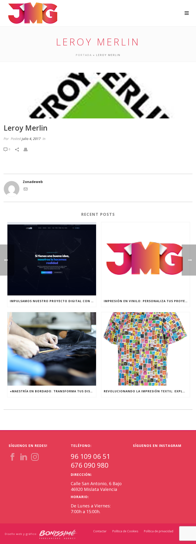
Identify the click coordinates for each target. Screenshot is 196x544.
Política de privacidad (158, 531)
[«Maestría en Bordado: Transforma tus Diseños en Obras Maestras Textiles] (51, 349)
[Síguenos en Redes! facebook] (12, 457)
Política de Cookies (125, 531)
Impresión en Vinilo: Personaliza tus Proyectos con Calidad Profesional (147, 301)
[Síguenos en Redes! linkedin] (23, 457)
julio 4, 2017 (31, 138)
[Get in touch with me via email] (25, 189)
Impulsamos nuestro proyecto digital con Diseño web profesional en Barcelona (53, 301)
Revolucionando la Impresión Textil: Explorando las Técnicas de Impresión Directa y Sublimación (147, 391)
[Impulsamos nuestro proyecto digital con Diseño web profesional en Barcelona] (51, 259)
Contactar (100, 531)
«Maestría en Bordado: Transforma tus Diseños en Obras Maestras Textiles (53, 391)
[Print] (28, 149)
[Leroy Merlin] (98, 95)
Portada (84, 55)
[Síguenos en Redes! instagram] (35, 457)
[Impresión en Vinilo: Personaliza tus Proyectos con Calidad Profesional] (145, 259)
